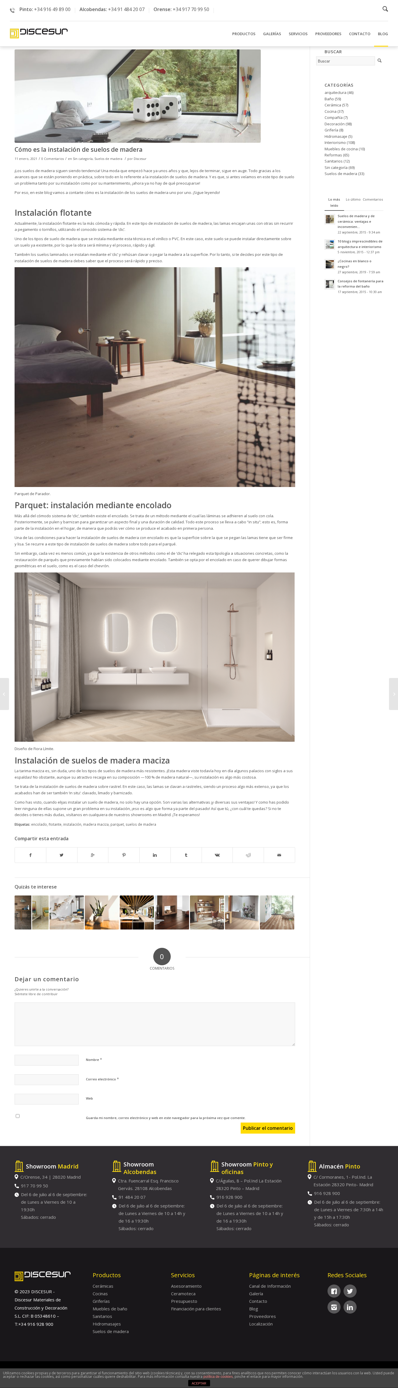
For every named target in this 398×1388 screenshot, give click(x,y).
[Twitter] (350, 1291)
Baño (329, 98)
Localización (261, 1324)
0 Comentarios (52, 159)
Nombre (94, 1059)
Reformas (333, 155)
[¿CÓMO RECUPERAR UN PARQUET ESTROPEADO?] (67, 912)
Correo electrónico (102, 1079)
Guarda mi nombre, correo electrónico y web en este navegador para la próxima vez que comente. (166, 1118)
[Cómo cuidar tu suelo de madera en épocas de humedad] (277, 912)
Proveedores (262, 1316)
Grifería (331, 130)
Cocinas (100, 1293)
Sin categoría (83, 159)
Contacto (258, 1301)
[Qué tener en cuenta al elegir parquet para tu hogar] (207, 912)
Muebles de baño (110, 1309)
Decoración (335, 123)
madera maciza (96, 824)
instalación (72, 824)
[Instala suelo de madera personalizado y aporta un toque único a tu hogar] (137, 912)
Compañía (334, 117)
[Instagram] (334, 1307)
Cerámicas (103, 1286)
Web (89, 1098)
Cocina (331, 111)
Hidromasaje (336, 136)
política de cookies (218, 1377)
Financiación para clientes (196, 1309)
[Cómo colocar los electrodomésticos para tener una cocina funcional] (4, 694)
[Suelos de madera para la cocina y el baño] (242, 912)
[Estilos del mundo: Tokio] (393, 694)
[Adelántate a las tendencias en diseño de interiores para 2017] (172, 912)
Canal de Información (270, 1286)
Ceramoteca (183, 1293)
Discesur (140, 159)
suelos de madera (141, 824)
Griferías (101, 1301)
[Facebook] (334, 1291)
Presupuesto (184, 1301)
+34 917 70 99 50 (191, 9)
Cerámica (333, 105)
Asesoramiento (186, 1286)
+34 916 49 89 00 (52, 9)
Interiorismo (335, 142)
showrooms (141, 814)
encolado (39, 824)
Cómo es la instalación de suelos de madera (78, 149)
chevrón (101, 565)
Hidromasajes (107, 1324)
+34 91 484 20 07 (126, 9)
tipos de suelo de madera (57, 238)
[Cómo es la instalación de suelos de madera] (155, 96)
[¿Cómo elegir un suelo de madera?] (102, 912)
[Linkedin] (350, 1307)
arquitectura (335, 92)
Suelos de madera (108, 159)
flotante (55, 824)
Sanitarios (334, 161)
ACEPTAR (199, 1383)
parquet (117, 824)
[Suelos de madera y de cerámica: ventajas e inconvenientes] (32, 912)
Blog (253, 1309)
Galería (256, 1293)
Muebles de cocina (341, 148)
